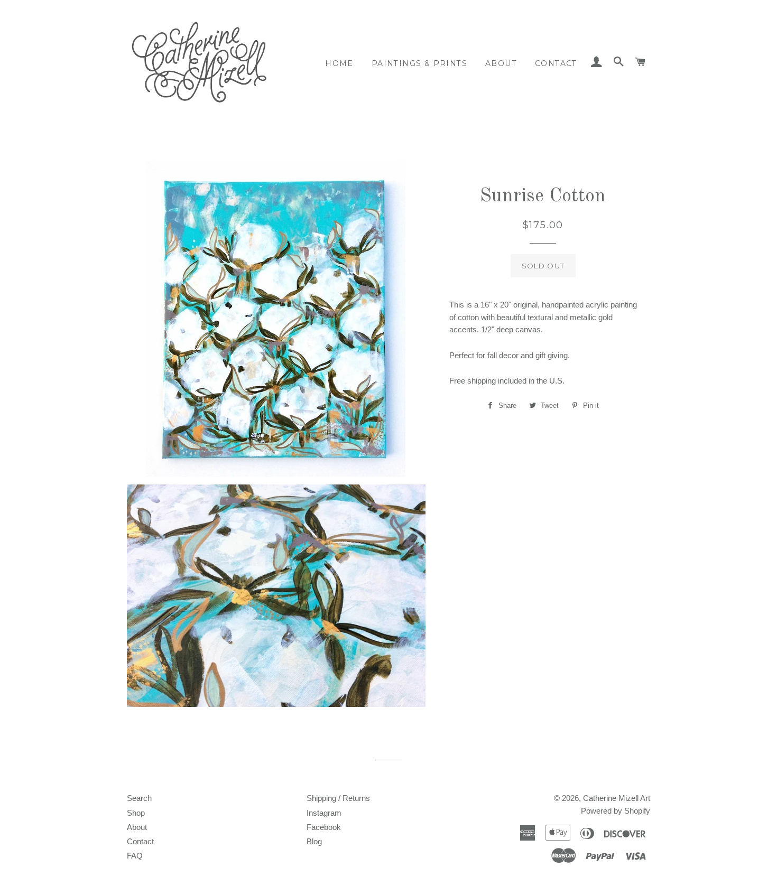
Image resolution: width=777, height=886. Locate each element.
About (501, 63)
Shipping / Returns (338, 798)
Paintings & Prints (419, 63)
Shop (136, 812)
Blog (314, 841)
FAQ (135, 855)
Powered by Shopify (615, 810)
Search (139, 798)
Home (339, 63)
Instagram (324, 812)
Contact (556, 63)
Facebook (324, 827)
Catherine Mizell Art (616, 798)
